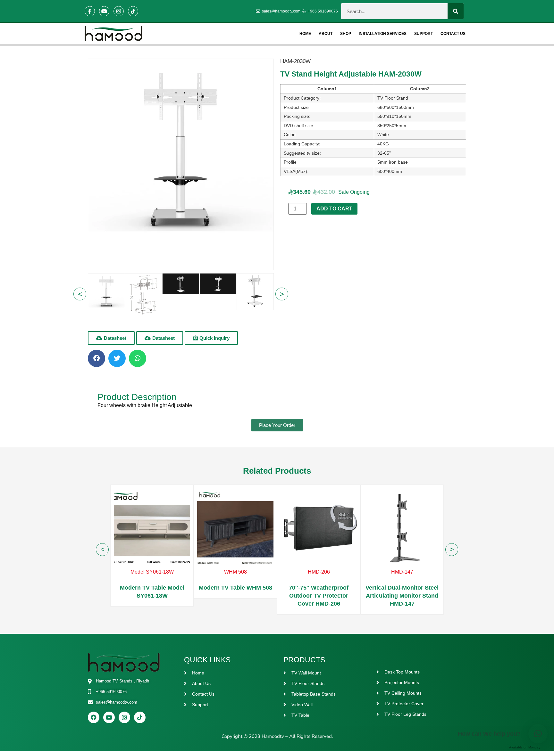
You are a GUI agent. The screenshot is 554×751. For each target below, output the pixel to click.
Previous (79, 294)
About (325, 33)
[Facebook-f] (90, 11)
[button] (159, 338)
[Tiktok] (133, 11)
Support (423, 33)
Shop (345, 33)
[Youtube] (104, 11)
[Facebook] (93, 717)
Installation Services (383, 33)
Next (451, 549)
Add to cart (334, 208)
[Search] (456, 11)
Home (305, 33)
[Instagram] (118, 11)
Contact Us (453, 33)
